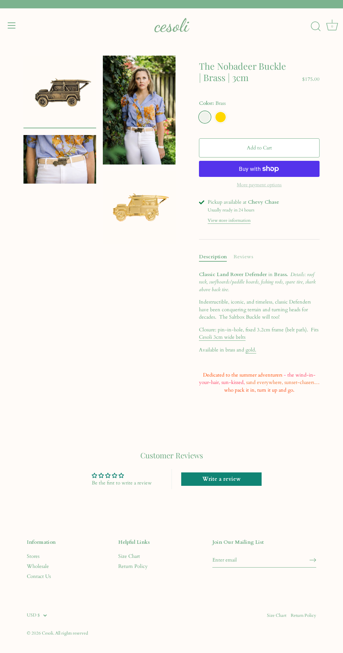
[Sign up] (313, 560)
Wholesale (38, 566)
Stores (33, 556)
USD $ (33, 615)
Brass (205, 117)
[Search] (315, 26)
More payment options (259, 185)
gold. (251, 349)
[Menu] (11, 25)
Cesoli (47, 633)
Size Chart (129, 556)
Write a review (221, 479)
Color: (212, 103)
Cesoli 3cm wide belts (222, 337)
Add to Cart (259, 147)
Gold (220, 117)
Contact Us (39, 576)
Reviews (243, 256)
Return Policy (133, 566)
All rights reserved (71, 633)
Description (213, 256)
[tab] (216, 257)
